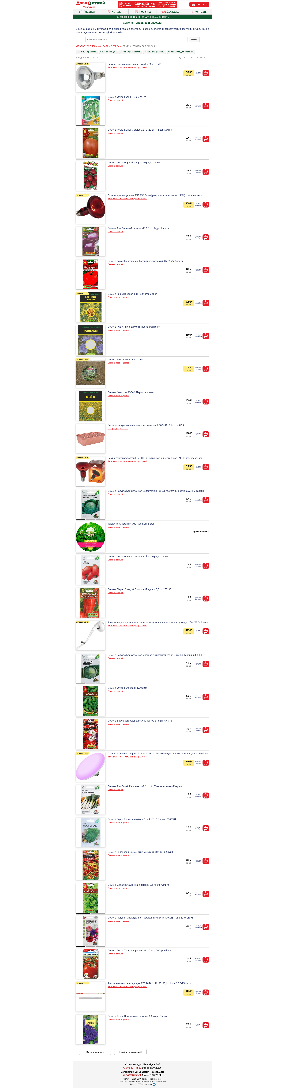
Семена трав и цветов (118, 297)
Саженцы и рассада (86, 52)
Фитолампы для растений (181, 52)
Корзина (145, 11)
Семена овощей (108, 52)
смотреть (164, 17)
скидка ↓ (204, 57)
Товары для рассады (154, 52)
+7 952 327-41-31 (132, 1067)
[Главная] (91, 3)
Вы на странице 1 (95, 1052)
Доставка (173, 11)
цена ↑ (183, 57)
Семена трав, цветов (130, 52)
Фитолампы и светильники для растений (127, 67)
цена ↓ (193, 57)
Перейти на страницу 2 (130, 1052)
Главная (89, 11)
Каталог (117, 11)
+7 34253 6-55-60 (132, 1075)
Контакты (200, 11)
